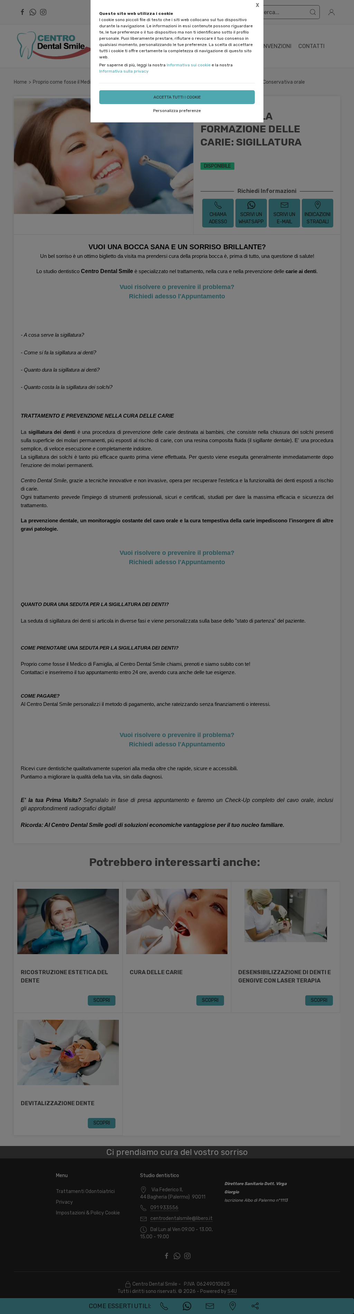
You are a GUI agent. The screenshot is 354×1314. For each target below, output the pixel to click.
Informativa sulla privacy (124, 71)
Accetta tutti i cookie (177, 97)
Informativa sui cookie (189, 65)
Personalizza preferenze (177, 110)
